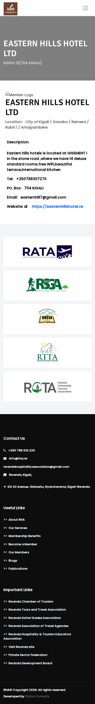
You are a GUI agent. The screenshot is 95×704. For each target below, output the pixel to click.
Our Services (18, 528)
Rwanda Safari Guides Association (35, 618)
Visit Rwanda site (21, 647)
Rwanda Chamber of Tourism (31, 601)
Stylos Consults (37, 696)
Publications (18, 568)
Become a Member (23, 544)
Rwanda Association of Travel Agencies (38, 626)
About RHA (17, 519)
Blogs (13, 560)
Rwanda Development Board (30, 663)
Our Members (19, 552)
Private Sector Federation (28, 655)
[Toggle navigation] (85, 8)
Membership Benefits (25, 536)
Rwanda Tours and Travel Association (37, 609)
